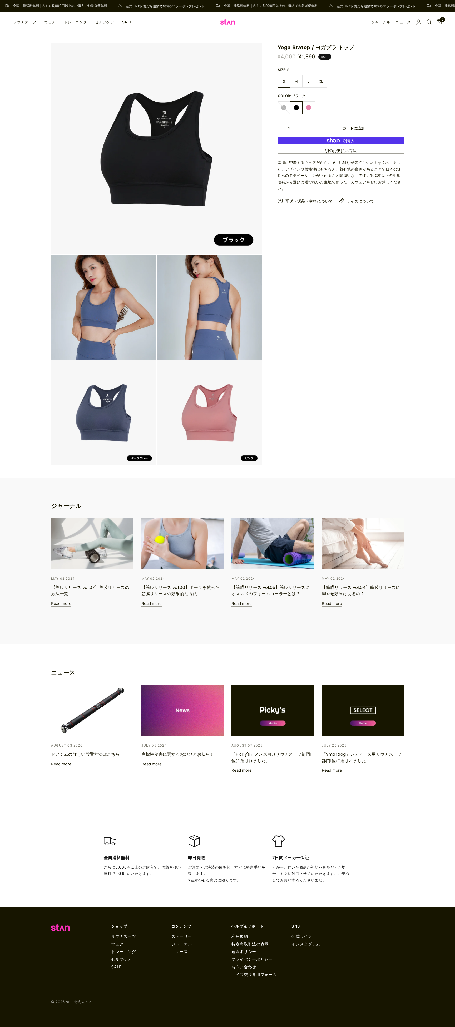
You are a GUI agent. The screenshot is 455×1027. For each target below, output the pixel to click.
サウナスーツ (24, 22)
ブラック (296, 107)
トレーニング (75, 22)
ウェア (50, 22)
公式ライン (301, 936)
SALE (127, 22)
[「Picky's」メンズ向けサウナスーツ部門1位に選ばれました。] (272, 710)
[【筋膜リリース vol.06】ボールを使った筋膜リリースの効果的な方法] (182, 543)
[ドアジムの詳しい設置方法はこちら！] (92, 710)
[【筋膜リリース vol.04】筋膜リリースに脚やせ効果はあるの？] (363, 543)
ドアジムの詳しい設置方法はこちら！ (87, 754)
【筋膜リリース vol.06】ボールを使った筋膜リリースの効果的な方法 (180, 590)
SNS (295, 926)
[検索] (429, 22)
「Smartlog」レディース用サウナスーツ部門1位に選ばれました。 (362, 757)
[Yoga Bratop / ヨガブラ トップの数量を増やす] (296, 128)
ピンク (308, 107)
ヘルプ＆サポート (247, 926)
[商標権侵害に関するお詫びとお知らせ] (182, 710)
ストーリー (181, 936)
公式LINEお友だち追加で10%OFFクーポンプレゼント (157, 6)
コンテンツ (181, 926)
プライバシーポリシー (252, 959)
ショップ (119, 926)
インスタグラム (305, 943)
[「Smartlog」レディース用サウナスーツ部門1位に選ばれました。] (363, 710)
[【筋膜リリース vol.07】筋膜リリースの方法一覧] (92, 543)
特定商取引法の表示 (250, 943)
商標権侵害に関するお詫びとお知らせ (177, 754)
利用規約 (239, 936)
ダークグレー (284, 107)
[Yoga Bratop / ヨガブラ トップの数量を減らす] (282, 128)
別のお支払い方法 (341, 150)
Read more (61, 603)
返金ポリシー (243, 951)
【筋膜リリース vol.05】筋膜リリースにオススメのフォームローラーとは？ (270, 590)
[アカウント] (419, 22)
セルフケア (104, 22)
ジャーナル (181, 943)
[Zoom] (251, 54)
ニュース (179, 951)
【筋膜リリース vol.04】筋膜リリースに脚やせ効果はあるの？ (361, 590)
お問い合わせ (243, 966)
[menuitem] (26, 22)
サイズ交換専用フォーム (254, 974)
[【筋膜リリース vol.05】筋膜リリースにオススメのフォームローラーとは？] (272, 543)
